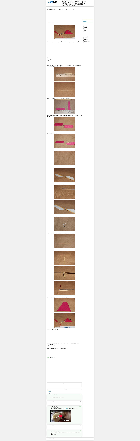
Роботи (84, 40)
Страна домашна (72, 5)
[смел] (47, 383)
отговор (51, 395)
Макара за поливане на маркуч (51, 345)
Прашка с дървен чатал (78, 3)
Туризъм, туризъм (65, 5)
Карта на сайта (49, 438)
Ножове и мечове (69, 4)
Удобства (78, 2)
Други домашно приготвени (78, 0)
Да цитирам (54, 395)
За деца (75, 4)
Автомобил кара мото (66, 2)
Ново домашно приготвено (67, 0)
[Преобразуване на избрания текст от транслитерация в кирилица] (62, 383)
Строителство (77, 1)
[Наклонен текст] (48, 383)
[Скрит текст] (59, 383)
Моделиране (83, 1)
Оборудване (64, 1)
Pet (83, 43)
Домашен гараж (85, 39)
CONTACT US (52, 438)
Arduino (67, 408)
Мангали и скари (85, 36)
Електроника (70, 1)
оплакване (57, 395)
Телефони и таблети (86, 41)
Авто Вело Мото (85, 27)
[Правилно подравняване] (54, 383)
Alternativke (64, 3)
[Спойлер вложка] (63, 383)
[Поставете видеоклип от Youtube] (57, 383)
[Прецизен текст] (51, 383)
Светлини (64, 4)
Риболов (73, 2)
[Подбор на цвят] (58, 383)
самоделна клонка (66, 41)
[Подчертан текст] (50, 383)
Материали (70, 3)
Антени (85, 3)
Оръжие (84, 31)
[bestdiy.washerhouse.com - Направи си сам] (54, 2)
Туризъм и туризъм (86, 37)
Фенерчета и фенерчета (87, 33)
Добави (49, 391)
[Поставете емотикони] (56, 383)
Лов (83, 42)
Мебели (83, 2)
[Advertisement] (69, 15)
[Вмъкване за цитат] (61, 383)
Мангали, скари (80, 4)
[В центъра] (53, 383)
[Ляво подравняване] (52, 383)
